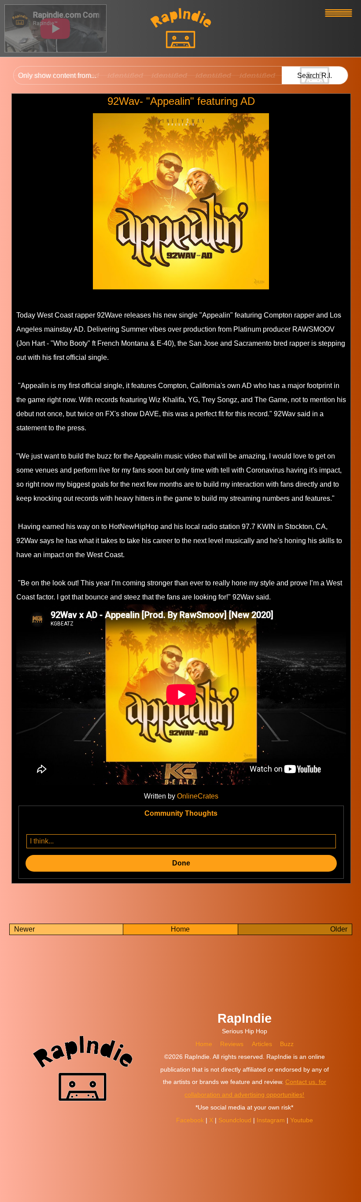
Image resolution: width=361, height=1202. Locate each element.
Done (181, 863)
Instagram (272, 1120)
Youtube (301, 1120)
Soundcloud (235, 1120)
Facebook (191, 1120)
